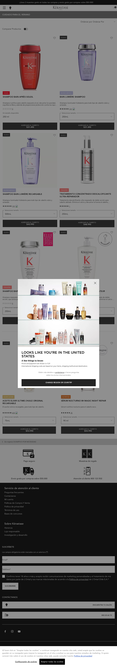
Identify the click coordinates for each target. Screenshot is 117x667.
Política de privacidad (83, 656)
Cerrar (95, 283)
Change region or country (59, 383)
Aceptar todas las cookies (52, 661)
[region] (58, 656)
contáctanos (59, 372)
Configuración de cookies (26, 661)
